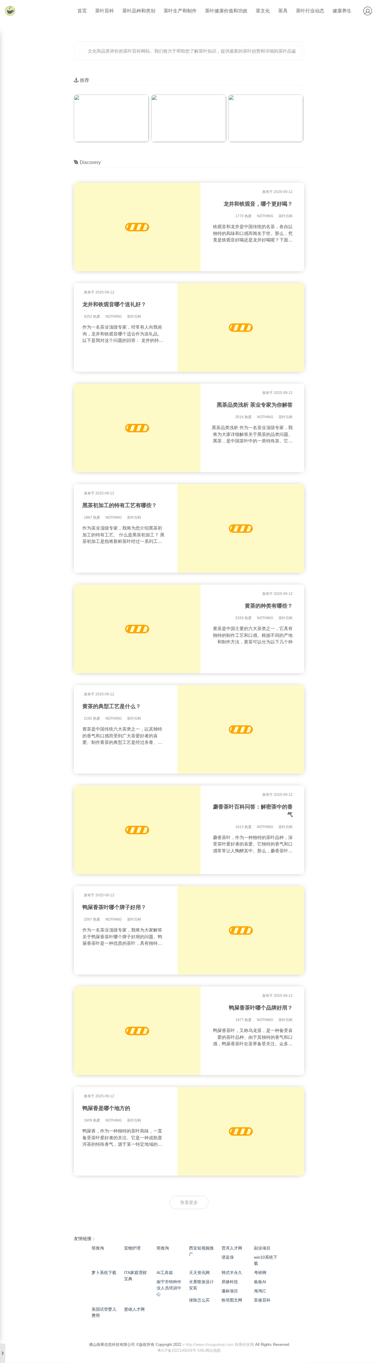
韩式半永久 (231, 1272)
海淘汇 (260, 1291)
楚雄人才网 (134, 1309)
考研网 (260, 1272)
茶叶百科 (104, 10)
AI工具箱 (165, 1272)
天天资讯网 (199, 1272)
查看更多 (189, 1202)
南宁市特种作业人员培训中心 (169, 1288)
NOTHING (265, 216)
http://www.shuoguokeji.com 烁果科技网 (220, 1344)
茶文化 (263, 10)
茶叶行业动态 (310, 10)
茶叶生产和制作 (180, 10)
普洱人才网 (231, 1248)
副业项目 (262, 1248)
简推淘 (98, 1248)
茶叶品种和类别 (138, 10)
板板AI (260, 1281)
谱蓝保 (227, 1257)
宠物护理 (132, 1248)
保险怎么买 (199, 1300)
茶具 (283, 10)
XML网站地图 (209, 1350)
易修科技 (229, 1281)
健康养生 (342, 10)
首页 (82, 10)
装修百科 (262, 1300)
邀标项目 (229, 1291)
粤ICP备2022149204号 (176, 1350)
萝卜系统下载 (104, 1272)
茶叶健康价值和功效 (226, 10)
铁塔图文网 (231, 1300)
